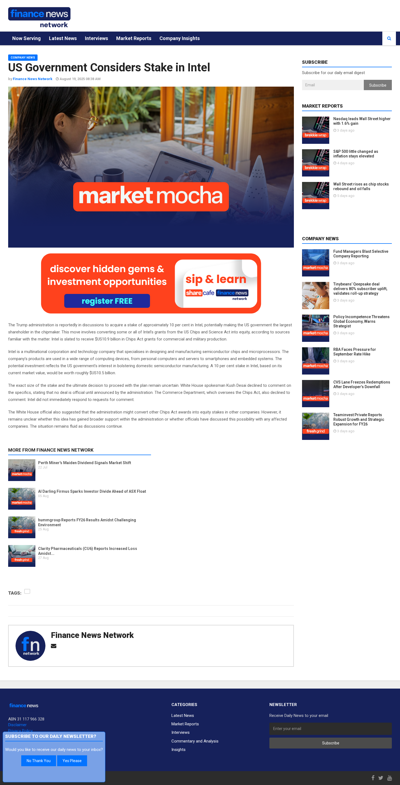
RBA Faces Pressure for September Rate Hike (354, 351)
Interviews (96, 38)
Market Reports (133, 38)
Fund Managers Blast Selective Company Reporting (360, 253)
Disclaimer (17, 724)
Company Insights (179, 38)
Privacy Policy (20, 730)
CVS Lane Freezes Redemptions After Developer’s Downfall (361, 384)
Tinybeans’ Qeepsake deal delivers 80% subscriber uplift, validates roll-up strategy (360, 289)
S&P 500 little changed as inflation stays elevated (355, 153)
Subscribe (377, 85)
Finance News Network (92, 635)
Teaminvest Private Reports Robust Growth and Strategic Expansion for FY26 (358, 419)
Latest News (63, 38)
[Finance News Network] (39, 17)
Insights (178, 749)
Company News (23, 57)
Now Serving (26, 38)
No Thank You (39, 761)
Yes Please (72, 761)
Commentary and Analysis (195, 741)
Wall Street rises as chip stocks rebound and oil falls (361, 186)
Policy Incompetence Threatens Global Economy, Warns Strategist (361, 321)
